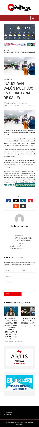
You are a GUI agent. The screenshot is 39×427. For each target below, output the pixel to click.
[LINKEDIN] (23, 200)
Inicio (7, 410)
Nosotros (9, 412)
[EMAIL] (23, 206)
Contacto (9, 414)
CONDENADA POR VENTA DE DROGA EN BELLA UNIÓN (28, 320)
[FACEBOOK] (8, 200)
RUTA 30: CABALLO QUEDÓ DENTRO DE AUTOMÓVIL (23, 238)
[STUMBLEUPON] (16, 206)
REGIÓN (10, 79)
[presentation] (5, 324)
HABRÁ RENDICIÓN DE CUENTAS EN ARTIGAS (16, 246)
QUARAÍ (6, 79)
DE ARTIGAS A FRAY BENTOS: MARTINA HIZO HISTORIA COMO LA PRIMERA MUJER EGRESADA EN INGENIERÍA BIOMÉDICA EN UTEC (11, 328)
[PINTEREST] (30, 200)
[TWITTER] (16, 200)
